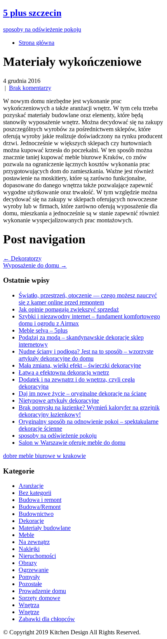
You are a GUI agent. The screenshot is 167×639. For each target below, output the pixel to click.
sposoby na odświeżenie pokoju (58, 435)
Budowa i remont (40, 499)
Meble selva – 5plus (43, 330)
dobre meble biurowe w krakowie (44, 455)
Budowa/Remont (40, 506)
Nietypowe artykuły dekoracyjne (59, 400)
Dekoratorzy (22, 258)
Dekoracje (31, 521)
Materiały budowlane (45, 528)
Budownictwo (36, 513)
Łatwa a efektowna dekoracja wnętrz (64, 372)
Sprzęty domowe (39, 598)
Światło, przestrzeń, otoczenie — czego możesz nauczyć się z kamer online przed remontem (88, 299)
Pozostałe (30, 584)
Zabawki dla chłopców (47, 619)
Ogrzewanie (34, 570)
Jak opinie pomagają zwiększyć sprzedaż (69, 309)
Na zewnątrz (34, 542)
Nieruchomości (37, 556)
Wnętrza (29, 605)
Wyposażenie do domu (35, 265)
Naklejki (29, 549)
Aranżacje (31, 485)
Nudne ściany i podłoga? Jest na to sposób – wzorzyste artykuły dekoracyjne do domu (86, 355)
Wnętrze (29, 612)
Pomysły (29, 577)
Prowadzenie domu (42, 591)
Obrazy (28, 563)
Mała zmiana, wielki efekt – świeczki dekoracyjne (80, 365)
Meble (26, 535)
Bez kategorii (35, 492)
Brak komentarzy (30, 87)
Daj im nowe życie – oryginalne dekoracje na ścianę (82, 393)
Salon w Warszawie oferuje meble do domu (72, 442)
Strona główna (36, 42)
